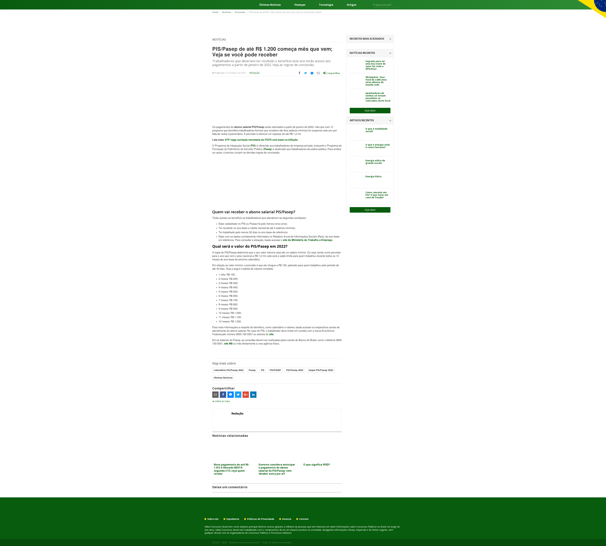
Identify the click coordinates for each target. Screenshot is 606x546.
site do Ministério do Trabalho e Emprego (307, 240)
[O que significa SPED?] (322, 459)
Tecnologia (326, 4)
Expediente (232, 519)
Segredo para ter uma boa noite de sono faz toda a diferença (375, 65)
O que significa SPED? (316, 464)
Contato (304, 519)
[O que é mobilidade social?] (356, 133)
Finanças (299, 4)
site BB (228, 343)
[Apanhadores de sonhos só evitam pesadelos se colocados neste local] (356, 97)
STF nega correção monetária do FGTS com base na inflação (261, 140)
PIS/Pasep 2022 (294, 370)
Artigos (351, 4)
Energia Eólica (373, 176)
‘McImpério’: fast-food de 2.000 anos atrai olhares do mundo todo (376, 81)
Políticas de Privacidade (260, 519)
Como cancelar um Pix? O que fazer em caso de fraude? (376, 195)
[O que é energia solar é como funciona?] (356, 148)
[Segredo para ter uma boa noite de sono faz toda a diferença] (356, 65)
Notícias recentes (362, 53)
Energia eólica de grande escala (375, 161)
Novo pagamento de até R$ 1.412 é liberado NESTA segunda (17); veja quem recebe (231, 469)
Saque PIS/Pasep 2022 (321, 370)
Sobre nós (213, 519)
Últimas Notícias (223, 377)
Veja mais (370, 110)
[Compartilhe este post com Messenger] (312, 73)
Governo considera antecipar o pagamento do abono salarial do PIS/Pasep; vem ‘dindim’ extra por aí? (276, 469)
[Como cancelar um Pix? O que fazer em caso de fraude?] (356, 196)
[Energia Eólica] (356, 180)
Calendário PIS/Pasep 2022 (228, 370)
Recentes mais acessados (367, 38)
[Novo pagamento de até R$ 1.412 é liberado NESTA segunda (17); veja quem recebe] (232, 459)
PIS (253, 145)
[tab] (370, 39)
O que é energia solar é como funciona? (377, 146)
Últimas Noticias (270, 4)
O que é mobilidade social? (376, 130)
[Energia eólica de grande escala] (356, 164)
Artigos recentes (362, 120)
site (271, 334)
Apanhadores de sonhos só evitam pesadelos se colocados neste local (377, 97)
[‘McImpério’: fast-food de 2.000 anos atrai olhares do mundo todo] (356, 81)
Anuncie (286, 519)
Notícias (219, 39)
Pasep (267, 149)
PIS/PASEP (275, 370)
